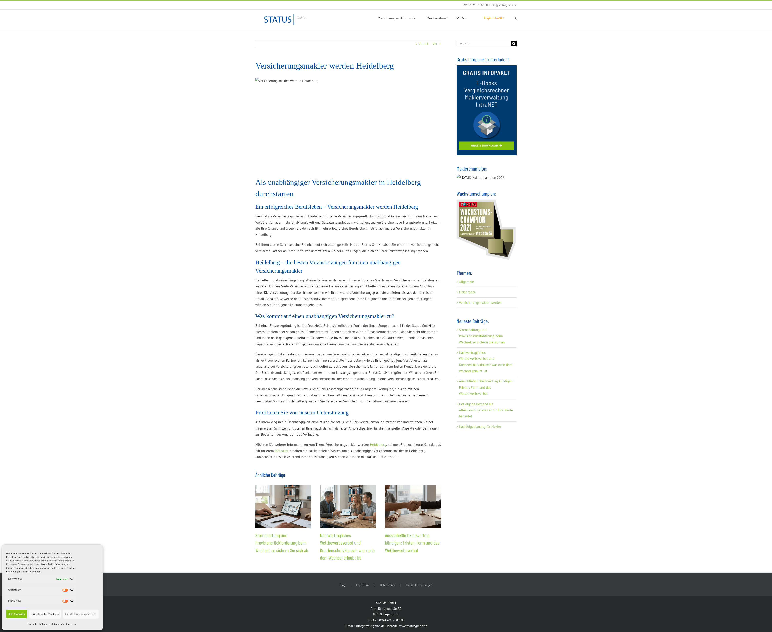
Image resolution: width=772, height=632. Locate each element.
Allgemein (466, 282)
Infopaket (281, 451)
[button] (515, 18)
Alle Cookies (16, 614)
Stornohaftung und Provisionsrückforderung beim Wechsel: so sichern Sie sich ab (281, 542)
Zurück (424, 44)
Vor (435, 44)
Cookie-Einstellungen (38, 623)
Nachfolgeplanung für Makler (480, 426)
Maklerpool (467, 292)
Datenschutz (57, 623)
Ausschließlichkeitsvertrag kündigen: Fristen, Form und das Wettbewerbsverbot (412, 542)
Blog (342, 585)
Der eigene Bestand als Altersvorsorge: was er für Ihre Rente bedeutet (486, 410)
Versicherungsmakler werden (480, 302)
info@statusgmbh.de (504, 5)
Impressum (71, 623)
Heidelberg (378, 444)
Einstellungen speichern (80, 614)
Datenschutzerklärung (29, 564)
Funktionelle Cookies (45, 614)
